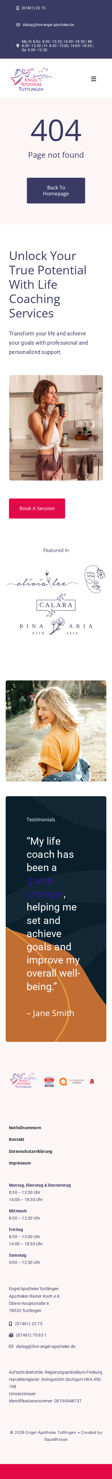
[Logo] (42, 572)
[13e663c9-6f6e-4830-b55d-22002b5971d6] (31, 69)
